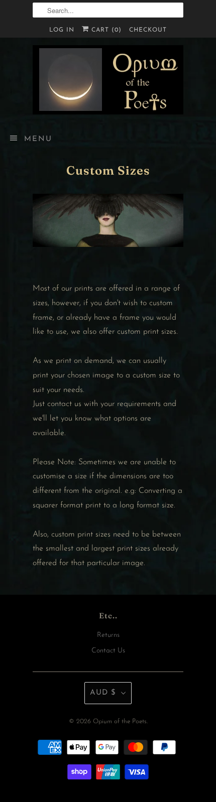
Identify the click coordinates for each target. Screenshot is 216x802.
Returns (108, 635)
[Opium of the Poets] (108, 79)
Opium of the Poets (120, 721)
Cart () (105, 30)
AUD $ (103, 693)
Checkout (148, 30)
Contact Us (108, 650)
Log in (61, 30)
